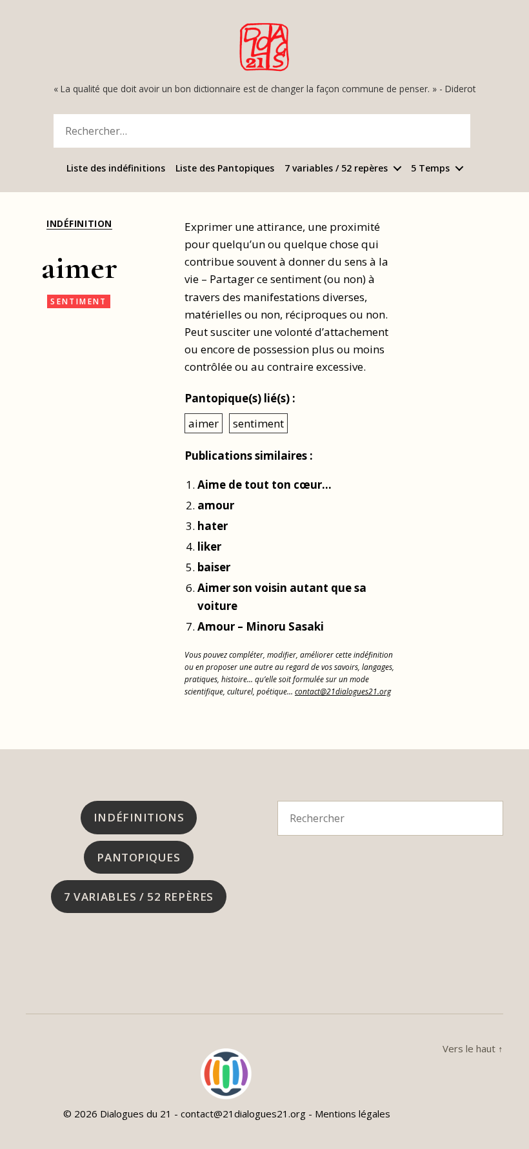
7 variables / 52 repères (336, 168)
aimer (203, 423)
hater (212, 525)
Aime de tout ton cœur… (264, 484)
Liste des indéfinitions (115, 168)
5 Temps (430, 168)
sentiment (78, 301)
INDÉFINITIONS (139, 817)
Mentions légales (352, 1113)
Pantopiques (138, 857)
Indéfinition (79, 224)
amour (215, 505)
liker (209, 546)
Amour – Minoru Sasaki (260, 626)
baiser (213, 567)
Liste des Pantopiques (224, 168)
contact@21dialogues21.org (343, 691)
